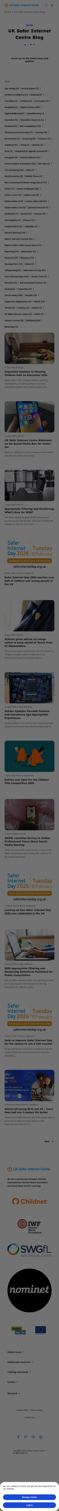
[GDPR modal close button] (53, 6)
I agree (29, 1505)
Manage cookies (29, 1497)
